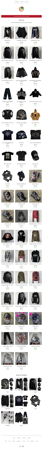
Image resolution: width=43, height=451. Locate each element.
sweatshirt (18, 441)
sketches (32, 441)
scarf (28, 441)
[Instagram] (20, 446)
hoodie (13, 441)
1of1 (9, 441)
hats (6, 441)
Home (14, 437)
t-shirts (23, 441)
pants (37, 441)
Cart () (26, 1)
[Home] (21, 9)
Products (17, 1)
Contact (21, 1)
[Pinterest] (23, 446)
